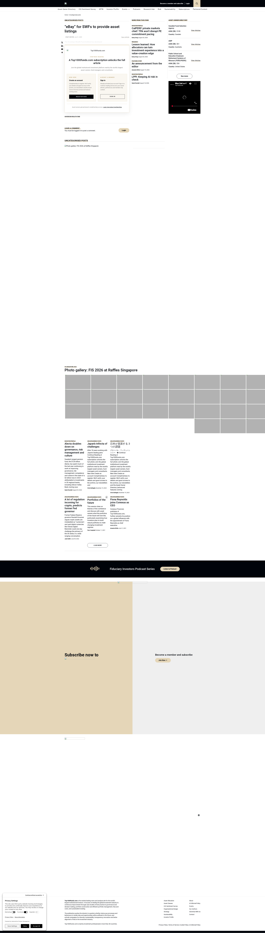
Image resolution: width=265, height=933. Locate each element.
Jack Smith (68, 539)
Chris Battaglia (91, 488)
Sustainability (170, 9)
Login (188, 3)
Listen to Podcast (170, 569)
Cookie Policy (184, 925)
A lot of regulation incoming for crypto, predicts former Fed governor (75, 505)
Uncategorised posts (74, 20)
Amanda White (136, 70)
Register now (81, 96)
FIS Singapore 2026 (71, 366)
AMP (170, 41)
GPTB (101, 9)
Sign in (112, 96)
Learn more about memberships (112, 107)
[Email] (62, 49)
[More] (62, 52)
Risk (159, 9)
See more (184, 76)
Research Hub (149, 9)
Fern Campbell (91, 530)
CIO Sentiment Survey (87, 9)
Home (66, 15)
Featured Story (137, 61)
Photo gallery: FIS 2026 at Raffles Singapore (101, 370)
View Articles (195, 31)
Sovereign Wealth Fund (72, 116)
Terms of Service (174, 925)
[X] (62, 42)
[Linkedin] (62, 45)
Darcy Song (135, 37)
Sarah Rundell (135, 83)
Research (135, 41)
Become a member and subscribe (171, 3)
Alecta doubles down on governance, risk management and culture (74, 449)
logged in (77, 131)
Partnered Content (200, 9)
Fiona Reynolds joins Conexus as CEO (119, 502)
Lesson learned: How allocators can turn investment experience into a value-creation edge (148, 49)
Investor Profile (113, 9)
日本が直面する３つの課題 (120, 445)
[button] (196, 3)
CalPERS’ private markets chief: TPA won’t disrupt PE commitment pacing (147, 31)
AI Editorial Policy (194, 925)
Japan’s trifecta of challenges (97, 445)
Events (124, 9)
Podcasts (136, 9)
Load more (98, 545)
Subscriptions (184, 9)
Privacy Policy (163, 925)
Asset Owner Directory (66, 9)
